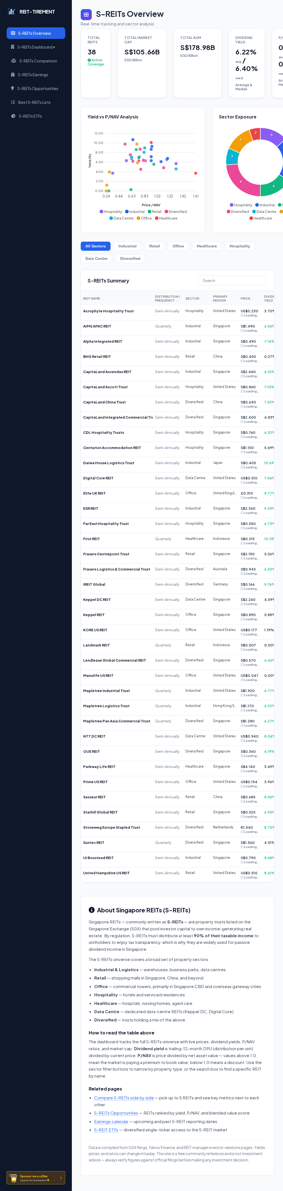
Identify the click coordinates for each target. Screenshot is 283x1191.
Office (178, 246)
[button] (110, 211)
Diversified (130, 259)
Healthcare (207, 246)
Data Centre (96, 259)
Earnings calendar (111, 1121)
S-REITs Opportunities (116, 1112)
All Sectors (95, 246)
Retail (154, 246)
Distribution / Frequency (167, 298)
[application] (143, 173)
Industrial (128, 246)
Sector (193, 298)
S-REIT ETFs (106, 1129)
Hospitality (240, 246)
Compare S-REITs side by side (124, 1097)
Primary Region (221, 298)
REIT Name (93, 298)
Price (247, 298)
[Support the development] (36, 1177)
